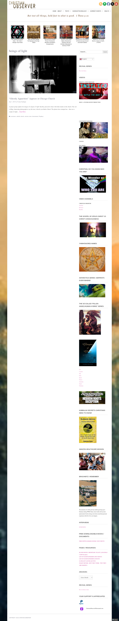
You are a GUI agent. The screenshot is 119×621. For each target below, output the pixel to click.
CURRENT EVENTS (95, 11)
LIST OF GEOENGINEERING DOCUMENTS (90, 556)
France (80, 379)
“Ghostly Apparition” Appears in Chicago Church (32, 98)
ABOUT (59, 11)
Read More (23, 112)
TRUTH (67, 11)
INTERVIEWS (82, 527)
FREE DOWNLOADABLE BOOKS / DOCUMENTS (91, 541)
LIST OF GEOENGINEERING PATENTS (89, 559)
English (84, 59)
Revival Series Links (84, 589)
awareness (13, 116)
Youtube (81, 205)
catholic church (20, 116)
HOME (54, 11)
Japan (80, 384)
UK (80, 373)
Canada (81, 371)
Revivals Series (82, 71)
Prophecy (41, 116)
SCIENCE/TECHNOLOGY (79, 11)
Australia (81, 382)
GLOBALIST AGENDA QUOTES (87, 561)
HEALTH (106, 11)
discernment (35, 116)
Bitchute (81, 207)
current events (28, 116)
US (79, 369)
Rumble (81, 209)
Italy (80, 375)
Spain (80, 377)
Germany (81, 386)
